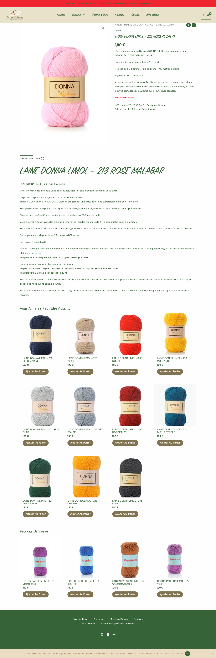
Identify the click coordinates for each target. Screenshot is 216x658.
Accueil (118, 24)
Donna (127, 24)
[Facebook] (108, 634)
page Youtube (82, 279)
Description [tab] (26, 158)
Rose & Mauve (149, 109)
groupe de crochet (159, 86)
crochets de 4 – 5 (95, 221)
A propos (99, 619)
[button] (83, 15)
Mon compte (89, 623)
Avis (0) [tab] (40, 158)
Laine (138, 109)
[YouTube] (114, 634)
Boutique (138, 619)
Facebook (151, 82)
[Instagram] (102, 634)
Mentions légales (119, 619)
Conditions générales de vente (117, 623)
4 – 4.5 (131, 109)
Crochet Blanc (80, 619)
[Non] (212, 653)
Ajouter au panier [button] (36, 371)
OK (187, 653)
